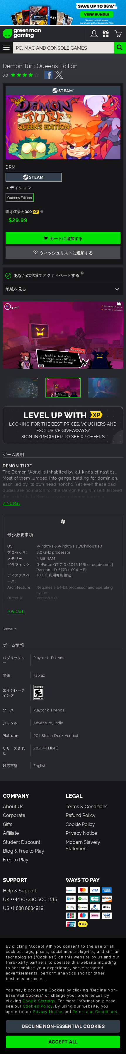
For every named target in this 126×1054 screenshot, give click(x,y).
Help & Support (20, 890)
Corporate (14, 815)
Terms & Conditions (87, 806)
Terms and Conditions (95, 1011)
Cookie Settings (39, 1000)
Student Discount (21, 842)
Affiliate (11, 833)
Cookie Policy (80, 824)
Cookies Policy (37, 1006)
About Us (13, 806)
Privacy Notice (81, 833)
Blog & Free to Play (23, 850)
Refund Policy (81, 815)
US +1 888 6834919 (23, 908)
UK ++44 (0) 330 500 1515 (30, 899)
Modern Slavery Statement (83, 845)
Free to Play (15, 859)
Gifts (7, 824)
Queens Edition (19, 197)
